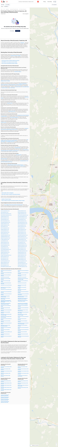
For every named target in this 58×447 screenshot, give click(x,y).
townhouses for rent (12, 111)
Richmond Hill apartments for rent (22, 223)
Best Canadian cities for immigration (7, 192)
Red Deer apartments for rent (22, 233)
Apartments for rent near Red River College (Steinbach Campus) (6, 303)
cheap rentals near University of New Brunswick (15, 164)
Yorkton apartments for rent (22, 262)
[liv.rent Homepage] (3, 2)
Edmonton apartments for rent (5, 232)
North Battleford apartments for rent (6, 266)
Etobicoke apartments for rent (22, 220)
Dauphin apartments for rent (22, 259)
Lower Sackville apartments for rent (6, 249)
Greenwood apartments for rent (22, 246)
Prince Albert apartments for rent (22, 266)
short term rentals (12, 87)
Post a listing (50, 1)
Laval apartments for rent (4, 240)
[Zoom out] (56, 444)
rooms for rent (22, 165)
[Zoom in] (56, 443)
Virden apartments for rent (4, 259)
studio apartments (19, 84)
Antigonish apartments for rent (5, 252)
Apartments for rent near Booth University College (5, 296)
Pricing (44, 1)
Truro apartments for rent (4, 246)
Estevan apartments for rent (5, 265)
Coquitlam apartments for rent (22, 213)
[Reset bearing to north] (56, 445)
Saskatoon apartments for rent (22, 265)
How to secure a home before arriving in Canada (9, 63)
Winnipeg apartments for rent (22, 252)
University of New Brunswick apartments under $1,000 (5, 395)
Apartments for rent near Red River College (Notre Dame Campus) (23, 298)
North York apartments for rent (5, 220)
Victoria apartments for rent (5, 219)
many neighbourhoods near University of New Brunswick (13, 204)
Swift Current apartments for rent (22, 263)
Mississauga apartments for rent (22, 222)
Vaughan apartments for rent (5, 223)
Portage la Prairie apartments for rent (6, 255)
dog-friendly (3, 141)
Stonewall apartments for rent (22, 253)
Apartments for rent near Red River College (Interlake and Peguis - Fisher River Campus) (6, 301)
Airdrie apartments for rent (4, 233)
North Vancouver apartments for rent (6, 213)
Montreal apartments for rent (22, 239)
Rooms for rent (14, 129)
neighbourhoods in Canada (5, 80)
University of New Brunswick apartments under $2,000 (5, 399)
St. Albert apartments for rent (5, 239)
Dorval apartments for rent (21, 242)
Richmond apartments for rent (22, 212)
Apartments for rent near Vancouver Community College (23, 279)
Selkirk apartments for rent (4, 253)
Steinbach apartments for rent (22, 255)
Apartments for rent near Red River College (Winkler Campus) (23, 301)
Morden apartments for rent (5, 256)
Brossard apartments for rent (5, 243)
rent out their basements (14, 117)
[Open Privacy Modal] (6, 1)
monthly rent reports (17, 71)
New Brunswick (18, 154)
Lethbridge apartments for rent (5, 236)
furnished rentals (18, 86)
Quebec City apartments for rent (22, 240)
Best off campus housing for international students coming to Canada (13, 200)
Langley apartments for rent (5, 216)
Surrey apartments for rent (4, 212)
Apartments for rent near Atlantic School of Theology (22, 314)
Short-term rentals (4, 158)
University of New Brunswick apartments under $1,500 (5, 397)
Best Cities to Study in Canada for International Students (11, 194)
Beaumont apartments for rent (22, 236)
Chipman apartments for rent (22, 232)
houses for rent (9, 103)
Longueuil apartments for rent (22, 243)
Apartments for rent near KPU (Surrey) (6, 289)
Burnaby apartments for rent (22, 210)
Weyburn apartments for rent (5, 262)
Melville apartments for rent (5, 263)
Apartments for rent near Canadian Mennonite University (23, 296)
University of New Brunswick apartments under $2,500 (5, 402)
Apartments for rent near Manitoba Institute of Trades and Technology (23, 303)
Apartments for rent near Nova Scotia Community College (6, 314)
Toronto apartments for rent (22, 219)
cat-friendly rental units (10, 141)
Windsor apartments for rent (22, 249)
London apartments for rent (5, 230)
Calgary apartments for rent (22, 230)
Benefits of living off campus (6, 199)
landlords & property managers (16, 55)
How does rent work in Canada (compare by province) (10, 60)
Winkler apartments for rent (22, 256)
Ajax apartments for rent (4, 226)
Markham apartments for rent (22, 226)
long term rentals (4, 87)
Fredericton (22, 42)
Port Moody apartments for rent (22, 216)
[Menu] (55, 2)
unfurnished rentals (25, 86)
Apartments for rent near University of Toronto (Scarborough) (23, 323)
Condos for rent (3, 122)
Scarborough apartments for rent (5, 222)
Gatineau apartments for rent (5, 242)
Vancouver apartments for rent (5, 210)
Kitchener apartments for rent (22, 229)
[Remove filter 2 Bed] (3, 6)
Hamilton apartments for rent (5, 229)
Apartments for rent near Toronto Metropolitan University (5, 325)
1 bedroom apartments (22, 83)
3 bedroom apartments (12, 84)
